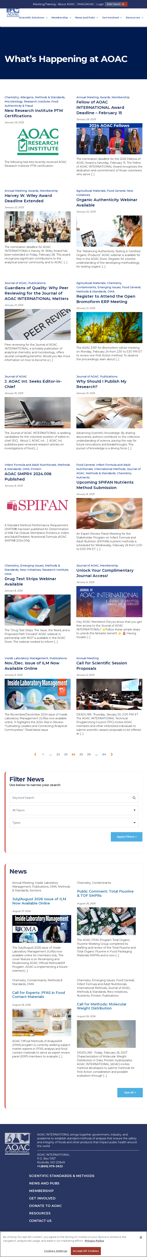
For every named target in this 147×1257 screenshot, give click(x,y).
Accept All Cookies (86, 1250)
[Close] (141, 1237)
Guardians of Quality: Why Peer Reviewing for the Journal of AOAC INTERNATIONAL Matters (37, 293)
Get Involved (42, 1198)
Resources (40, 1213)
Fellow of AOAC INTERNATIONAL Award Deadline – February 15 (100, 107)
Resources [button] (133, 17)
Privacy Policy (94, 1240)
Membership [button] (60, 17)
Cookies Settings (55, 1250)
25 (81, 754)
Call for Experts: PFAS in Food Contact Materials (38, 995)
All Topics (18, 810)
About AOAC (66, 4)
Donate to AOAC (45, 1206)
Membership (41, 1191)
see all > (130, 1092)
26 (89, 754)
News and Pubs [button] (85, 17)
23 (66, 754)
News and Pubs (44, 1183)
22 (58, 754)
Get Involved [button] (110, 17)
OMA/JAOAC (85, 4)
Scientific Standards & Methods (61, 1176)
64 (104, 754)
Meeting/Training (44, 4)
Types (16, 822)
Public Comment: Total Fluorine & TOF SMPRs (105, 893)
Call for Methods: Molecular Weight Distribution (102, 1006)
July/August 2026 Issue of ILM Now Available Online (39, 901)
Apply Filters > (127, 836)
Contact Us (40, 1221)
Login (100, 4)
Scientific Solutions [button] (32, 17)
